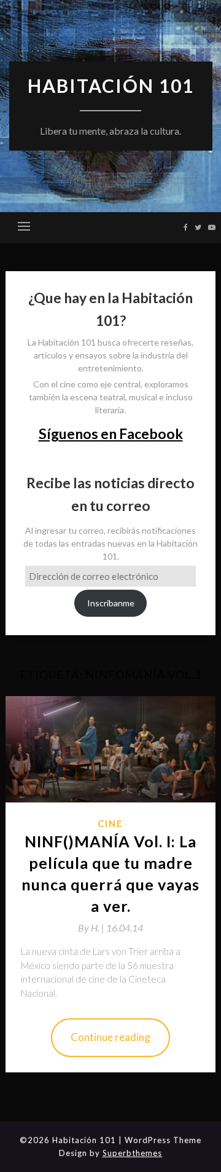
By (92, 927)
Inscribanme (110, 603)
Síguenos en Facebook (111, 433)
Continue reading (110, 1037)
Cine (110, 823)
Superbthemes (132, 1153)
